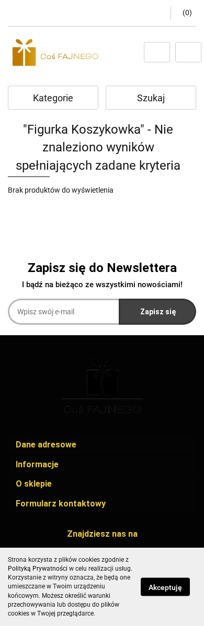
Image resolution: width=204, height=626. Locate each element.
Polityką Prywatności (37, 568)
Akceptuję (165, 587)
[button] (183, 13)
